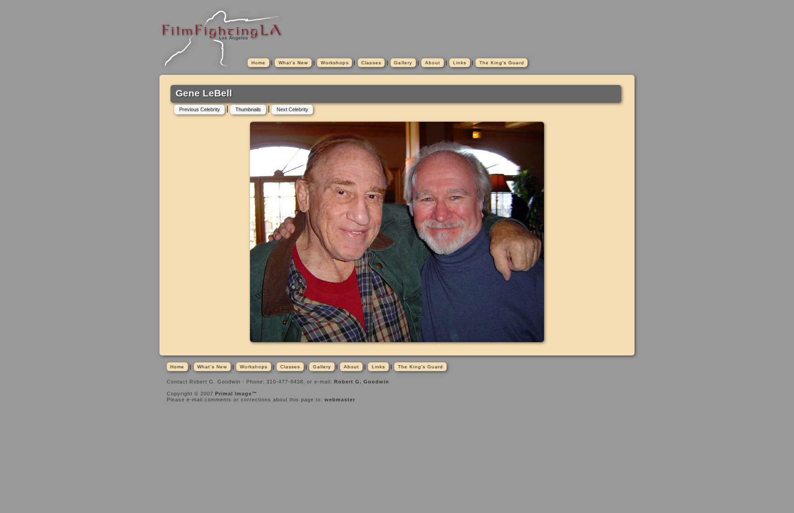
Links (459, 62)
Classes (371, 62)
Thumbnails (248, 109)
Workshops (335, 62)
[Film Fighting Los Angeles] (222, 70)
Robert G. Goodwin (361, 381)
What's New (293, 62)
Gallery (403, 62)
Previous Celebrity (199, 109)
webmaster (339, 399)
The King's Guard (501, 62)
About (432, 62)
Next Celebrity (292, 109)
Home (258, 62)
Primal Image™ (236, 393)
